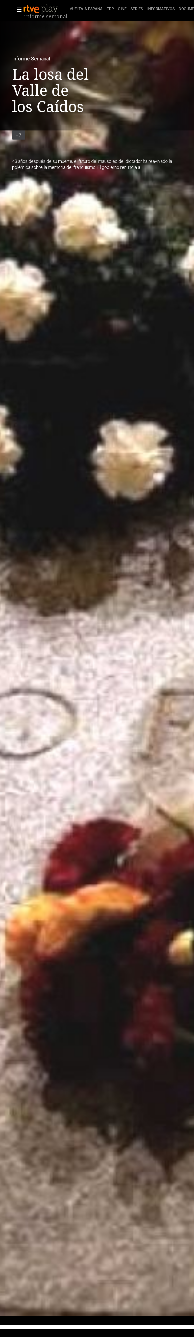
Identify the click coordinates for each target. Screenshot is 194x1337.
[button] (17, 9)
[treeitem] (86, 9)
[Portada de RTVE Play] (41, 9)
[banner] (45, 9)
